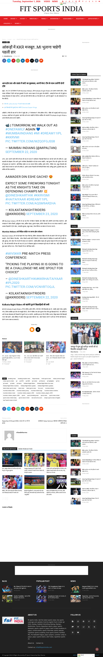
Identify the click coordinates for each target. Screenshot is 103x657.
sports (17, 23)
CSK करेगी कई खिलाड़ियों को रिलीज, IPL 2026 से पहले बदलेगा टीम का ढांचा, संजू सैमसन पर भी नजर (56, 470)
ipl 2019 (22, 381)
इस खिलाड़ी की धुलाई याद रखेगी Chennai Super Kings (20, 107)
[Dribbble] (69, 1)
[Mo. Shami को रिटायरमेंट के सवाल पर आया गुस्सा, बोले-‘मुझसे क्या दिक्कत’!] (7, 589)
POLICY (97, 655)
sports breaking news (33, 395)
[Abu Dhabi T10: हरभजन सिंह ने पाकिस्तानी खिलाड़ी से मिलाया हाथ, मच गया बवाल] (76, 197)
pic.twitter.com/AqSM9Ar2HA (30, 203)
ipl (16, 381)
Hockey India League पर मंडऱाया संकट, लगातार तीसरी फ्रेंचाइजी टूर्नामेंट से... (90, 231)
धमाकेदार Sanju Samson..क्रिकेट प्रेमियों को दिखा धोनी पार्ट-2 (52, 422)
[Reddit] (86, 1)
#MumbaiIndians (19, 133)
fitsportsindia (35, 378)
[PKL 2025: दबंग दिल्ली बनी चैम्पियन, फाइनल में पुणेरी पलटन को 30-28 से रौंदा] (76, 365)
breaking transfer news (24, 378)
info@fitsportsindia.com (44, 647)
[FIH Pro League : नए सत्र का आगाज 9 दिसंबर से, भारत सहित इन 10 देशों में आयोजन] (76, 242)
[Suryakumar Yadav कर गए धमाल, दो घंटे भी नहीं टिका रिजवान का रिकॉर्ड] (41, 598)
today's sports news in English (52, 397)
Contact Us (39, 643)
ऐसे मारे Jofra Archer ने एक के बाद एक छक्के (17, 104)
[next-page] (6, 498)
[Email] (32, 61)
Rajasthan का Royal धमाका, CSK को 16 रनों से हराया (16, 422)
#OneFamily (15, 129)
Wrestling (33, 19)
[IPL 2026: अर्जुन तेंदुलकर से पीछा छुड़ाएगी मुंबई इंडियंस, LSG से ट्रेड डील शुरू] (12, 347)
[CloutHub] (66, 1)
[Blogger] (62, 1)
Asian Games (67, 19)
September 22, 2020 (21, 152)
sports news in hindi (24, 397)
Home (6, 19)
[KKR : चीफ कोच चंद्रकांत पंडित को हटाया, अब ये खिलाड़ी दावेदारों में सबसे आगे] (56, 347)
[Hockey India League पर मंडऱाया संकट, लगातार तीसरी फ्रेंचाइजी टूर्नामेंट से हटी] (76, 232)
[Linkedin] (23, 61)
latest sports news (31, 388)
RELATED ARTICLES (9, 449)
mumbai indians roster (9, 393)
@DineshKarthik (19, 195)
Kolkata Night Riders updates (45, 385)
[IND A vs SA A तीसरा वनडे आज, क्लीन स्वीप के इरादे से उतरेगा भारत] (76, 216)
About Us (31, 643)
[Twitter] (92, 1)
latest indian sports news (9, 388)
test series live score (37, 397)
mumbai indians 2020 (8, 390)
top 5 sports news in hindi (10, 400)
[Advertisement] (51, 33)
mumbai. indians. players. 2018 (26, 393)
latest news (21, 388)
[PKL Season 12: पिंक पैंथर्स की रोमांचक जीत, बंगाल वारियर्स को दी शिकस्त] (76, 375)
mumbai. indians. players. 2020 (11, 395)
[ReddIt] (27, 61)
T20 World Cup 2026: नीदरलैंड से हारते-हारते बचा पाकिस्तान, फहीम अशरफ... (90, 81)
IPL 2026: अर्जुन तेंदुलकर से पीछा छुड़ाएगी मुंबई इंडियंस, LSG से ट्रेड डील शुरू (11, 358)
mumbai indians (49, 388)
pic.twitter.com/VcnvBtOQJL (30, 287)
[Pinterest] (82, 1)
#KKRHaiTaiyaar (49, 279)
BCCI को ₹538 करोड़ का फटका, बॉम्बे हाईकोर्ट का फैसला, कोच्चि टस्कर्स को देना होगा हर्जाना (56, 492)
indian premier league (59, 378)
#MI (37, 133)
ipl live (57, 381)
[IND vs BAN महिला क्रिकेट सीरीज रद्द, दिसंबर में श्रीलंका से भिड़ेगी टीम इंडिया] (76, 158)
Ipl (14, 39)
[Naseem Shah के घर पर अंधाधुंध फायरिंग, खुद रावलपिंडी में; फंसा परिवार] (76, 589)
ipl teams (19, 383)
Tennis (43, 19)
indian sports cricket (8, 381)
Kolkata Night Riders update (28, 385)
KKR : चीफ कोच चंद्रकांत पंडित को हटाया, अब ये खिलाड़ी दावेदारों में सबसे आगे (55, 358)
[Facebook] (72, 1)
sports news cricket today (9, 397)
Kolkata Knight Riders (29, 383)
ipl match (5, 383)
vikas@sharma (8, 56)
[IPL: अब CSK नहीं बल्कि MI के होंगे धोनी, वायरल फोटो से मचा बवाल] (34, 347)
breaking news (12, 378)
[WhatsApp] (18, 61)
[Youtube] (99, 1)
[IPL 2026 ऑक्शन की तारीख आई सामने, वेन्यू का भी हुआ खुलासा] (12, 460)
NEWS (55, 1)
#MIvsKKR (13, 253)
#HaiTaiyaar (15, 199)
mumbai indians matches (51, 390)
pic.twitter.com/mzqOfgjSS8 (30, 141)
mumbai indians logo (36, 390)
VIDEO (47, 1)
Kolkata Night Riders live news (45, 383)
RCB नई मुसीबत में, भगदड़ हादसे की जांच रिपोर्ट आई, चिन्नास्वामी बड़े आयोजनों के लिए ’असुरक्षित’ (34, 492)
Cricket (12, 19)
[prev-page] (3, 498)
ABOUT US (76, 655)
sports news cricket (54, 395)
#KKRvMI (12, 137)
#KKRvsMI (42, 195)
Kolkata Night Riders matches (11, 385)
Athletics (7, 23)
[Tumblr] (89, 1)
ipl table (12, 383)
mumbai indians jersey (23, 390)
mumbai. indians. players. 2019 (44, 393)
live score (40, 388)
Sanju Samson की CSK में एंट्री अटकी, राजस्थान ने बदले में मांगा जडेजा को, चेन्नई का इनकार (34, 470)
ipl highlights (50, 381)
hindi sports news (46, 378)
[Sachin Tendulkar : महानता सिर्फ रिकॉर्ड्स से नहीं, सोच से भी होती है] (7, 598)
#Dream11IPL (51, 133)
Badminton (54, 19)
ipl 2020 (28, 381)
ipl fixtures (42, 381)
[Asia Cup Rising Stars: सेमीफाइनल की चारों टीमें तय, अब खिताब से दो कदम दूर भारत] (76, 206)
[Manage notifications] (97, 649)
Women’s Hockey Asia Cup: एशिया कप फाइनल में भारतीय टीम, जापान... (89, 260)
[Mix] (79, 1)
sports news (44, 395)
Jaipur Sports (93, 19)
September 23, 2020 (42, 214)
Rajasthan (80, 19)
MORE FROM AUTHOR (25, 449)
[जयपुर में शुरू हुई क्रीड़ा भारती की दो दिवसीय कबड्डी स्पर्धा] (86, 333)
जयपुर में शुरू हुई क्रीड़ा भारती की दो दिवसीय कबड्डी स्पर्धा (84, 347)
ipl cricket (34, 381)
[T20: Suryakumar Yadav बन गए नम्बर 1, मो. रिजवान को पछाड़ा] (41, 589)
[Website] (95, 1)
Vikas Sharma (74, 352)
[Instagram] (76, 1)
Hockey (22, 19)
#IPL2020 (12, 283)
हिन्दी (64, 3)
